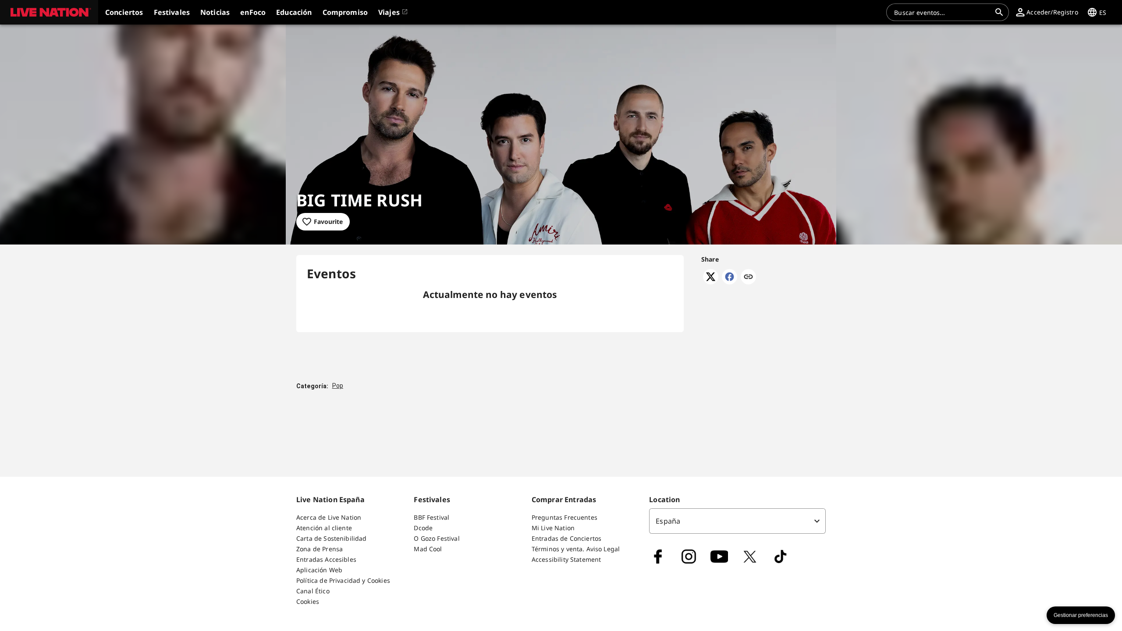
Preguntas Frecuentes (564, 517)
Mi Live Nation (553, 528)
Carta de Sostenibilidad (331, 538)
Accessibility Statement (566, 559)
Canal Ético (313, 591)
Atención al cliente (324, 528)
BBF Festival (431, 517)
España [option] (668, 521)
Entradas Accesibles (326, 559)
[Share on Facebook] (729, 282)
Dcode (423, 528)
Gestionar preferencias (1081, 615)
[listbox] (737, 521)
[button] (49, 12)
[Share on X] (710, 282)
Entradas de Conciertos (566, 538)
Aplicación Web (319, 570)
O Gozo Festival (436, 538)
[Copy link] (748, 277)
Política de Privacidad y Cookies (343, 580)
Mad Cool (428, 549)
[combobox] (942, 12)
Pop (337, 385)
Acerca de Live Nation (328, 517)
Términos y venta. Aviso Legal (576, 549)
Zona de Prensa (319, 549)
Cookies (307, 601)
